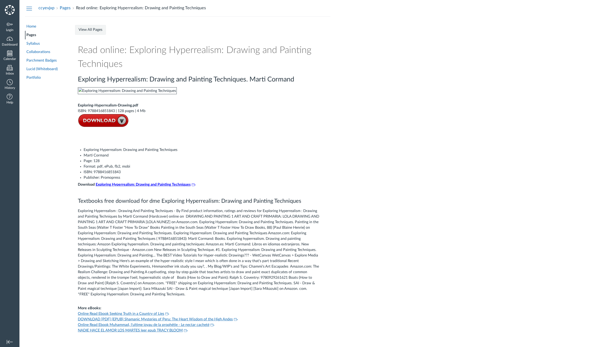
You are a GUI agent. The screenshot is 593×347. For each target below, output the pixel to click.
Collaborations (38, 52)
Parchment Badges (41, 60)
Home (31, 26)
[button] (9, 85)
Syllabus (33, 43)
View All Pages (90, 29)
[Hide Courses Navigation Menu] (29, 8)
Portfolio (33, 77)
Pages (31, 35)
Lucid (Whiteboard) (42, 69)
